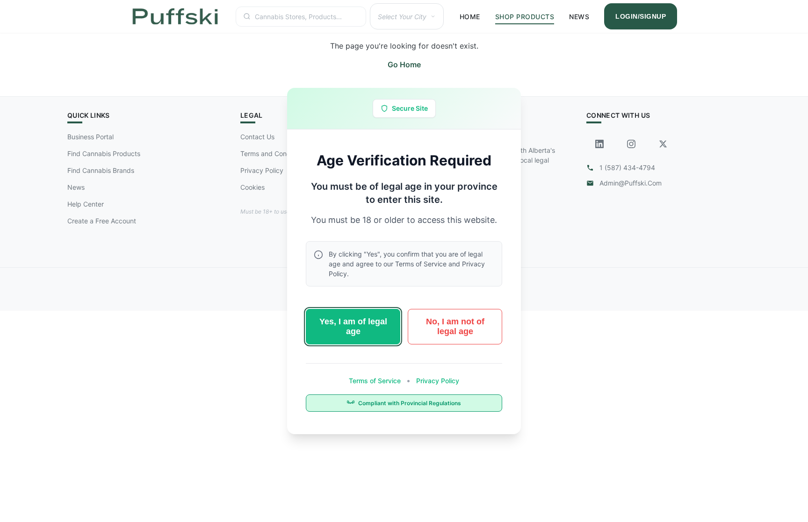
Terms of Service (376, 381)
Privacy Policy (436, 381)
